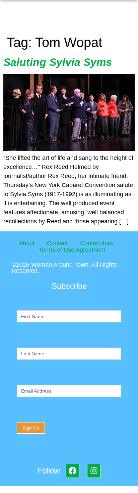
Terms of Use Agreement (72, 249)
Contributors (96, 243)
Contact (57, 243)
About (26, 243)
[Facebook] (72, 471)
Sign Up (30, 428)
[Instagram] (94, 471)
